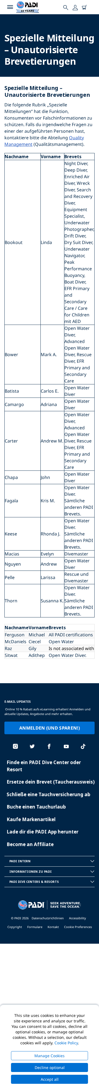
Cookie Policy (66, 1042)
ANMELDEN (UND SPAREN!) (49, 728)
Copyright (14, 927)
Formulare (34, 927)
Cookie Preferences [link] (78, 927)
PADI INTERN (20, 861)
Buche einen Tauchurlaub (36, 807)
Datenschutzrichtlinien (48, 918)
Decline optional (50, 1067)
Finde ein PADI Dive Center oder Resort (44, 766)
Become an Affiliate (30, 844)
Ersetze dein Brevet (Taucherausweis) (51, 782)
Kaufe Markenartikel (31, 819)
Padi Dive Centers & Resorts (34, 882)
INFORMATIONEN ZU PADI (30, 871)
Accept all (50, 1079)
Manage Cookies (49, 1055)
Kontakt (53, 927)
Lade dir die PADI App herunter (42, 832)
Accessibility (77, 918)
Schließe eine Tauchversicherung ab (48, 794)
